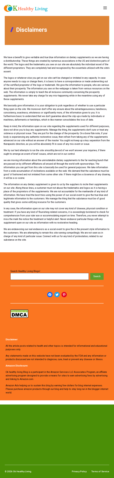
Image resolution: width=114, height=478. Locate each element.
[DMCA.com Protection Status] (19, 317)
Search (96, 276)
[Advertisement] (57, 430)
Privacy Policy (79, 471)
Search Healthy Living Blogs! (25, 271)
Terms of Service (100, 471)
